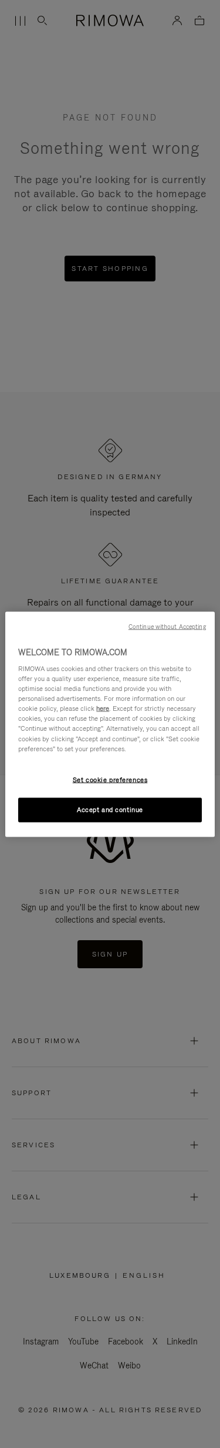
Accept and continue (110, 809)
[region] (109, 724)
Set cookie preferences (110, 779)
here (102, 708)
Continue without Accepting (167, 626)
